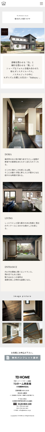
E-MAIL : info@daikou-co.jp (22, 410)
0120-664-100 (24, 403)
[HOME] (3, 5)
